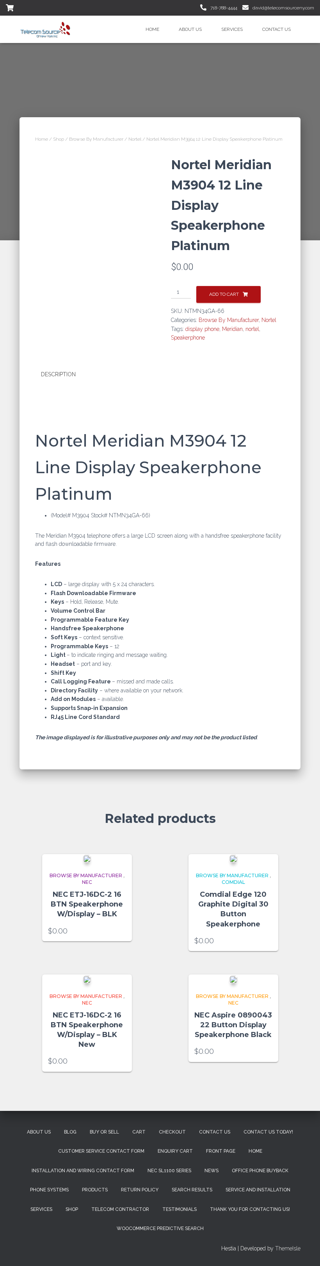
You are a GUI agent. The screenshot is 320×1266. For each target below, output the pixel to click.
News (211, 1170)
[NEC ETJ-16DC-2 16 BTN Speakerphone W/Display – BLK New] (87, 979)
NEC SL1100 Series (169, 1170)
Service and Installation (258, 1190)
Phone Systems (49, 1190)
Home (152, 29)
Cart (139, 1132)
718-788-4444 (223, 8)
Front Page (220, 1151)
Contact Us (276, 29)
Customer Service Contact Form (101, 1151)
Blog (70, 1132)
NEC (87, 882)
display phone (202, 329)
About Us (190, 29)
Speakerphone (188, 337)
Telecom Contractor (120, 1209)
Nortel (134, 139)
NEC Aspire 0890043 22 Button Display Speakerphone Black (233, 1025)
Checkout (172, 1132)
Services (232, 29)
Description (58, 374)
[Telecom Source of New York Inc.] (46, 29)
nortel (252, 329)
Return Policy (139, 1190)
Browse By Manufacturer (96, 139)
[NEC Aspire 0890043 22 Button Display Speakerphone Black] (233, 979)
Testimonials (179, 1209)
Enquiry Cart (175, 1151)
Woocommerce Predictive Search (160, 1228)
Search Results (192, 1190)
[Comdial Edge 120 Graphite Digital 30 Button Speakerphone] (233, 858)
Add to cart (224, 294)
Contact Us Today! (268, 1132)
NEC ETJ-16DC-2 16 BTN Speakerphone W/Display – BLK (87, 904)
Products (95, 1190)
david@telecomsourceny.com (282, 8)
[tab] (64, 375)
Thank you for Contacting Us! (250, 1209)
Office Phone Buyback (260, 1170)
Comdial (233, 882)
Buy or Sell (104, 1132)
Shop (58, 139)
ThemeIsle (287, 1248)
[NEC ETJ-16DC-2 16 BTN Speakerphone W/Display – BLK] (87, 858)
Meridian (232, 329)
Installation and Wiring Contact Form (83, 1170)
